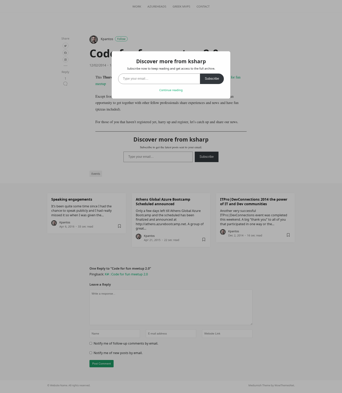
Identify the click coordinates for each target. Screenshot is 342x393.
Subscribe (212, 78)
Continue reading (171, 90)
